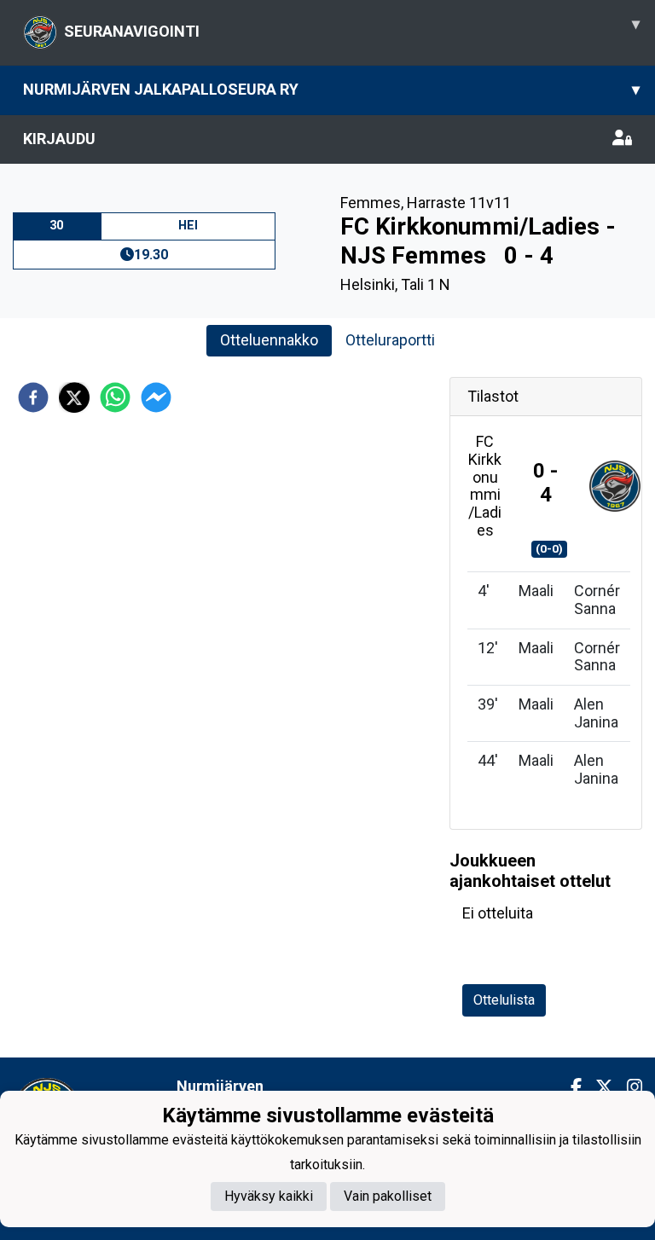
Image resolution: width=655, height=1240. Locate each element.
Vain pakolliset (388, 1196)
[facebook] (33, 397)
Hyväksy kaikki (268, 1196)
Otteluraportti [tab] (390, 340)
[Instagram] (627, 1087)
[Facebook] (569, 1087)
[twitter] (74, 397)
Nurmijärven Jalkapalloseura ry (331, 89)
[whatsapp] (115, 397)
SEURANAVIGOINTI (352, 27)
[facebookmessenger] (156, 397)
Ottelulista (504, 1000)
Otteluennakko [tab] (269, 340)
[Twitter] (597, 1087)
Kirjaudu (59, 139)
